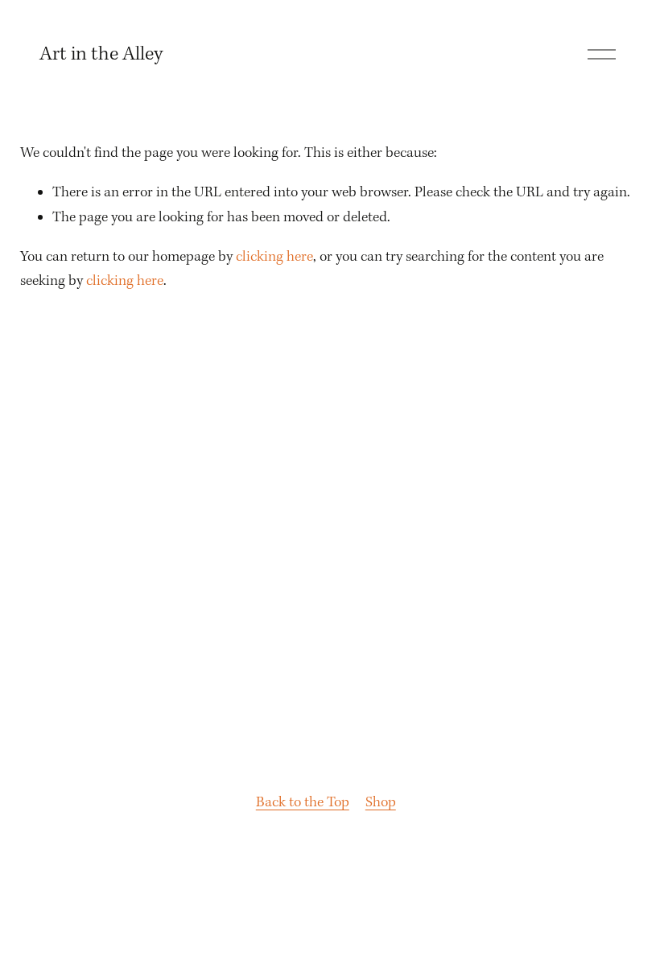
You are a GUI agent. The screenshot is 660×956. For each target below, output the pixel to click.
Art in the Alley (101, 54)
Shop (380, 803)
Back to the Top (302, 803)
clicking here (274, 257)
